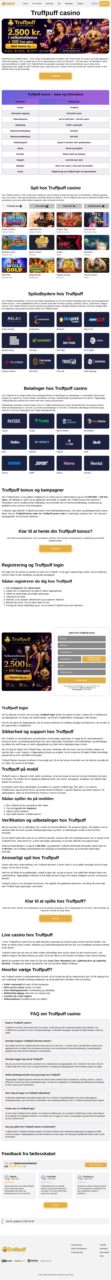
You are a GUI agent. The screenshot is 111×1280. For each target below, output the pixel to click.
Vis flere (55, 1205)
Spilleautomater (94, 206)
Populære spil (13, 206)
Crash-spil (67, 206)
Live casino (40, 206)
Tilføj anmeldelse (95, 1165)
